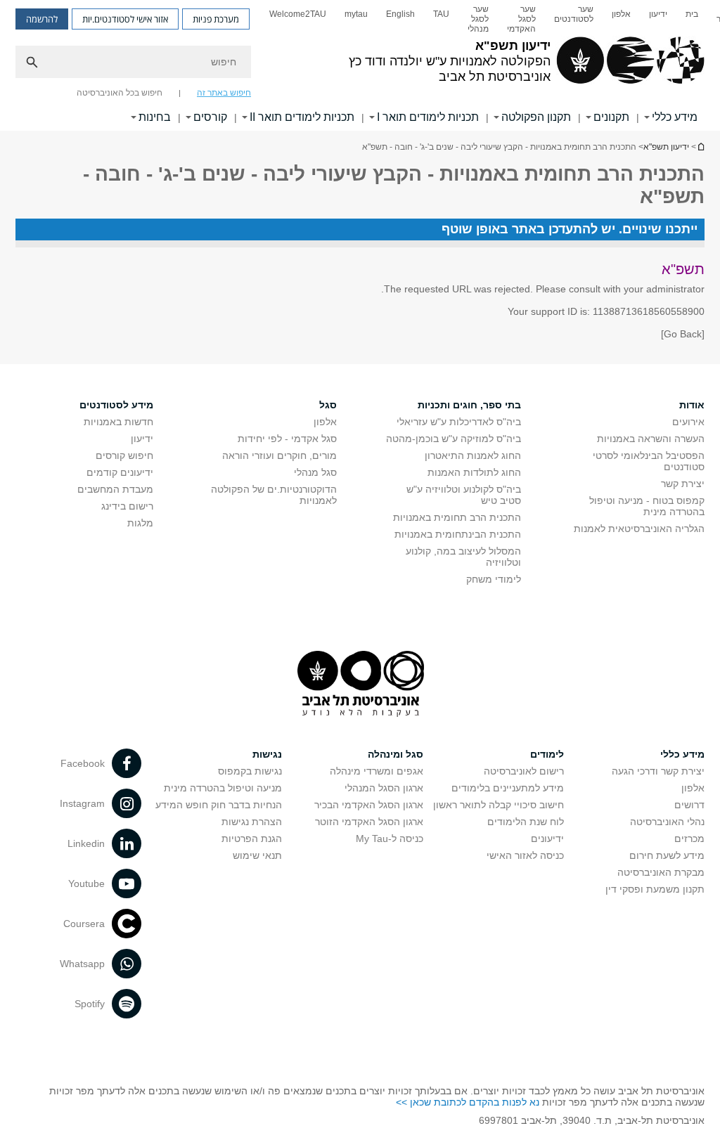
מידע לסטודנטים (116, 404)
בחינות (155, 117)
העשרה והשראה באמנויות (651, 438)
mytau (356, 14)
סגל (328, 404)
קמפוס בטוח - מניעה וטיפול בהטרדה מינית (647, 506)
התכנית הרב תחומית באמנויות (457, 517)
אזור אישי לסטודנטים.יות (125, 19)
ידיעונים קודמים (119, 472)
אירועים (688, 421)
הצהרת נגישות (251, 821)
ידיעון (658, 14)
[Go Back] (683, 333)
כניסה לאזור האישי (525, 855)
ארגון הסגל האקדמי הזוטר (369, 821)
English (400, 14)
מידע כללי (675, 117)
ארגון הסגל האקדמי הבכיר (368, 804)
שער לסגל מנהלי (478, 19)
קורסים (210, 117)
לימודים (547, 754)
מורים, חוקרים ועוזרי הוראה (279, 455)
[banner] (360, 65)
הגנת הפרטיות (251, 838)
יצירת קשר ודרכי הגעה (658, 771)
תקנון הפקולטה (536, 117)
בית (692, 14)
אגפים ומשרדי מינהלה (376, 771)
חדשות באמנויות (118, 421)
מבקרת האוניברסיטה (661, 872)
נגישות (267, 754)
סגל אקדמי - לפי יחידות (287, 438)
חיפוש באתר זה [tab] (224, 93)
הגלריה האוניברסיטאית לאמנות (639, 528)
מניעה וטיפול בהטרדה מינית (223, 788)
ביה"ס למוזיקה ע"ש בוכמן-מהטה (453, 438)
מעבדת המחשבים (115, 489)
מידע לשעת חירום (667, 855)
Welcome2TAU (297, 14)
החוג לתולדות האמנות (474, 472)
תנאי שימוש (257, 855)
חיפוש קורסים (124, 455)
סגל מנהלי (315, 472)
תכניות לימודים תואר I (428, 117)
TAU (441, 14)
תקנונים (611, 117)
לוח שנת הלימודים (525, 821)
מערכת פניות (216, 19)
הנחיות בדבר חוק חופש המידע (218, 804)
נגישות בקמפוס (250, 771)
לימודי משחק (493, 579)
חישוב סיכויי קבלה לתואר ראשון (498, 804)
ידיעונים (547, 838)
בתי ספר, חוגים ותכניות (469, 404)
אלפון (621, 14)
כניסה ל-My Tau (389, 838)
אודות (692, 404)
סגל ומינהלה (395, 754)
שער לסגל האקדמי (521, 19)
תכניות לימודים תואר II (302, 117)
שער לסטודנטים (573, 14)
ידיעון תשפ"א (700, 146)
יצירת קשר (683, 483)
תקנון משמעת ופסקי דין (655, 889)
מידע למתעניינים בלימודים (507, 788)
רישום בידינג (127, 506)
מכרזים (689, 838)
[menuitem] (691, 19)
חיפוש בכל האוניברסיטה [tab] (119, 93)
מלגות (140, 523)
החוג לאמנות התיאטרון (473, 455)
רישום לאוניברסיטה (524, 771)
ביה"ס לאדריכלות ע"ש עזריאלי (459, 421)
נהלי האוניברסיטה (667, 821)
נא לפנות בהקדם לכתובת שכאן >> (467, 1102)
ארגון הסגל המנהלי (384, 788)
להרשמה (42, 19)
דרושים (689, 804)
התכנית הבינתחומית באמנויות (457, 534)
